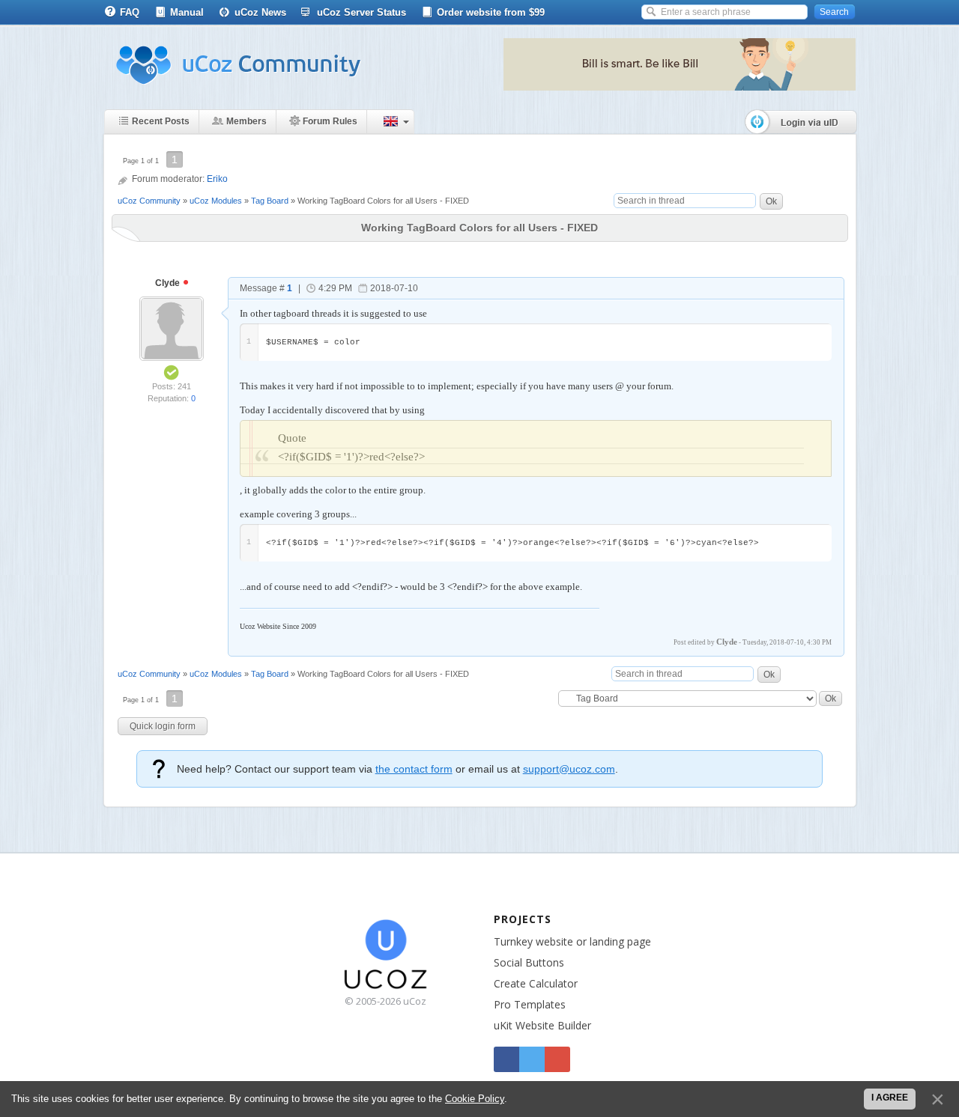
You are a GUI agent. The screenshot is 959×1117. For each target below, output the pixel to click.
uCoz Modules (216, 200)
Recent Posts (161, 121)
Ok (771, 201)
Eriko (217, 179)
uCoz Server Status (361, 12)
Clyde (168, 283)
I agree (889, 1097)
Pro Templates (530, 1004)
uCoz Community (149, 200)
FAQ (129, 12)
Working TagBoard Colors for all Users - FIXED (383, 200)
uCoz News (260, 12)
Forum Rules (330, 121)
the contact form (414, 769)
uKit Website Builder (542, 1025)
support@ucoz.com (569, 769)
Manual (187, 12)
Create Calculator (536, 983)
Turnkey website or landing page (572, 941)
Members (246, 121)
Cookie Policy (474, 1098)
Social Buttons (529, 962)
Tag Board (269, 200)
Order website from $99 (491, 12)
